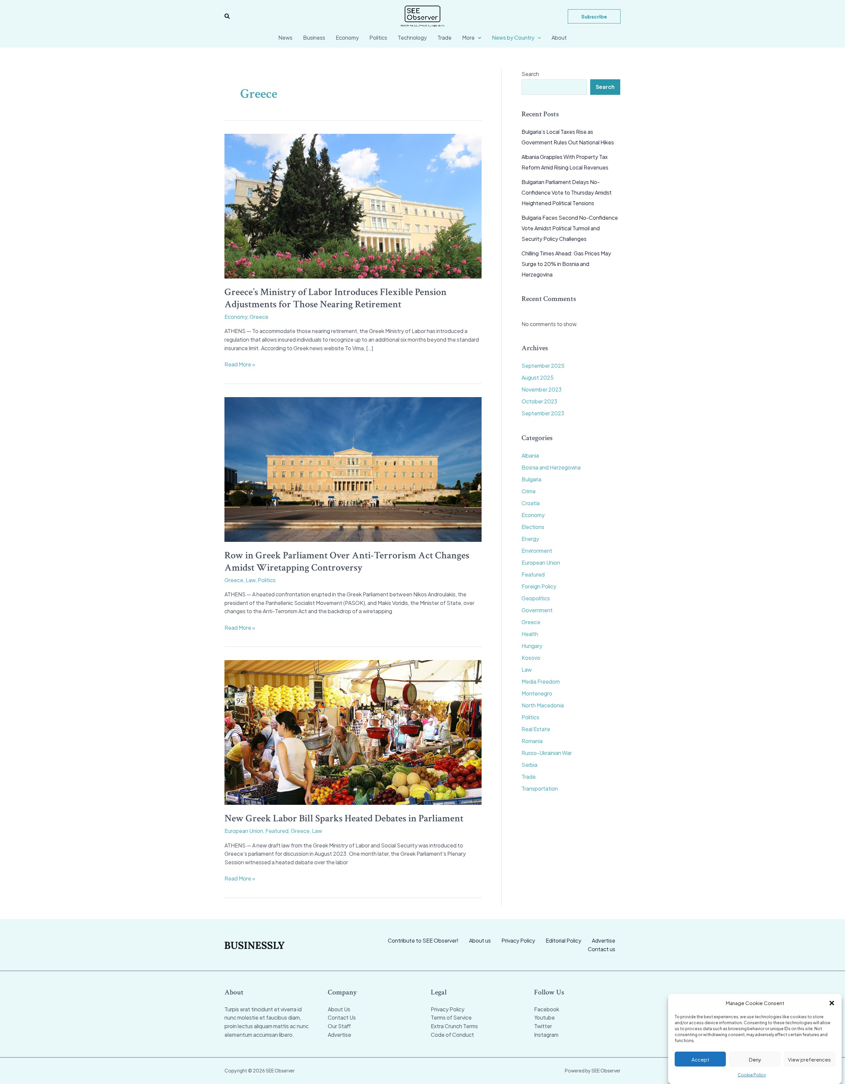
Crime (529, 491)
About (559, 37)
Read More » (239, 364)
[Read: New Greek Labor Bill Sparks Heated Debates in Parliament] (353, 731)
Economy (347, 37)
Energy (530, 538)
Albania (530, 455)
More (468, 37)
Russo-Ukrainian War (547, 752)
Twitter (543, 1026)
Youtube (544, 1017)
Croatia (531, 503)
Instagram (546, 1034)
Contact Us (342, 1017)
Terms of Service (451, 1017)
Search (530, 73)
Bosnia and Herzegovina (551, 467)
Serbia (529, 764)
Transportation (540, 788)
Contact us (601, 949)
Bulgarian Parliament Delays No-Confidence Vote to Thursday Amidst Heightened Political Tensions (567, 192)
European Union (243, 830)
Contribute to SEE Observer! (423, 940)
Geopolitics (536, 598)
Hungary (532, 645)
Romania (532, 740)
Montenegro (537, 693)
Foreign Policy (539, 586)
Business (314, 37)
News (285, 37)
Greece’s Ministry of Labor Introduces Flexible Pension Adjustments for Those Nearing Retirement (335, 298)
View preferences (809, 1059)
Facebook (546, 1009)
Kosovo (531, 657)
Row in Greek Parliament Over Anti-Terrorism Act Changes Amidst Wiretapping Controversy (346, 561)
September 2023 (543, 413)
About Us (339, 1009)
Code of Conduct (452, 1034)
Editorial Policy (563, 940)
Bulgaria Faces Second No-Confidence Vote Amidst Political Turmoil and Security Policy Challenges (570, 228)
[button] (831, 1003)
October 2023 (539, 401)
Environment (537, 550)
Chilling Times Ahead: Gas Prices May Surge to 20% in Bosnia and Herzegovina (566, 264)
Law (250, 580)
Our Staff (339, 1026)
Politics (378, 37)
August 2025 (538, 377)
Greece (259, 316)
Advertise (603, 940)
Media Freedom (541, 681)
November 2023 (541, 389)
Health (530, 633)
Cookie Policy (752, 1074)
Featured (276, 830)
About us (480, 940)
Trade (444, 37)
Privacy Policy (518, 940)
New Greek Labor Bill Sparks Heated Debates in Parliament (343, 818)
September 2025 (543, 365)
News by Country (513, 37)
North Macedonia (543, 705)
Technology (412, 37)
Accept (700, 1059)
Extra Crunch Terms (454, 1026)
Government (537, 610)
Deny (755, 1059)
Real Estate (536, 729)
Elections (533, 526)
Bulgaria (531, 479)
